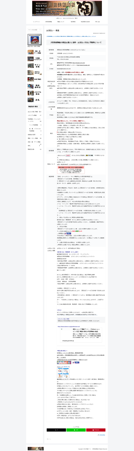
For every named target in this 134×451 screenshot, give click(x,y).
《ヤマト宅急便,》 (80, 155)
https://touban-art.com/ (78, 63)
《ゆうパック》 (61, 155)
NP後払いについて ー (64, 379)
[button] (40, 30)
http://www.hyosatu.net (83, 65)
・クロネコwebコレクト (65, 231)
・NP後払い (60, 233)
